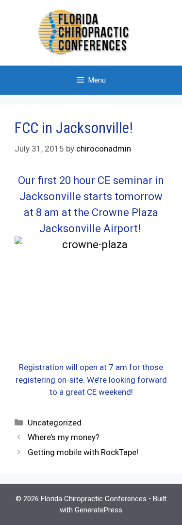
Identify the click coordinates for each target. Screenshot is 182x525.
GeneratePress (98, 510)
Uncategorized (55, 422)
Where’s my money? (63, 437)
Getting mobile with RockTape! (83, 452)
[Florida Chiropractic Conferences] (91, 32)
